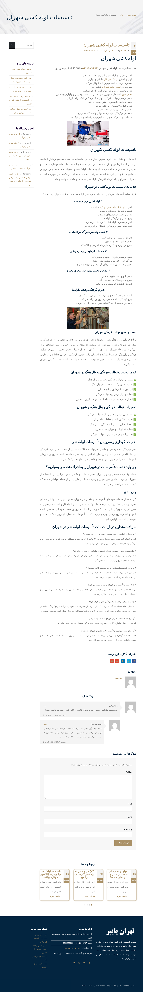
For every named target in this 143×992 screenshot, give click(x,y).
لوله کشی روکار (41, 938)
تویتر (84, 966)
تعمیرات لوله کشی (106, 50)
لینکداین (123, 661)
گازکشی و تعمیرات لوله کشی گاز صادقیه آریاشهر (118, 874)
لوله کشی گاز (111, 79)
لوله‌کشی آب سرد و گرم (112, 207)
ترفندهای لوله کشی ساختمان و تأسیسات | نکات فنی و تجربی (20, 100)
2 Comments (89, 50)
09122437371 (90, 68)
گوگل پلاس (117, 661)
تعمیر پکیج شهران (111, 87)
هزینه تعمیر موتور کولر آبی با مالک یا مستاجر (20, 156)
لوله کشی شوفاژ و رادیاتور (40, 969)
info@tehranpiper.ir (73, 951)
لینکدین (74, 966)
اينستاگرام (79, 966)
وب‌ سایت (128, 829)
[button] (91, 908)
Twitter (129, 661)
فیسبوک (134, 661)
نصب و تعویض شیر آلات (40, 961)
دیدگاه (129, 772)
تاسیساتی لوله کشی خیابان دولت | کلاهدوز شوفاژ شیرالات (84, 874)
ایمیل (112, 661)
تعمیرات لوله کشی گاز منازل (40, 943)
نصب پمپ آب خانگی (40, 954)
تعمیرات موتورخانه (40, 948)
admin (123, 50)
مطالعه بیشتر (123, 896)
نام (130, 803)
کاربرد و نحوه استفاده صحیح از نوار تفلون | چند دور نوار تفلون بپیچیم (50, 876)
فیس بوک (89, 966)
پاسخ (45, 705)
